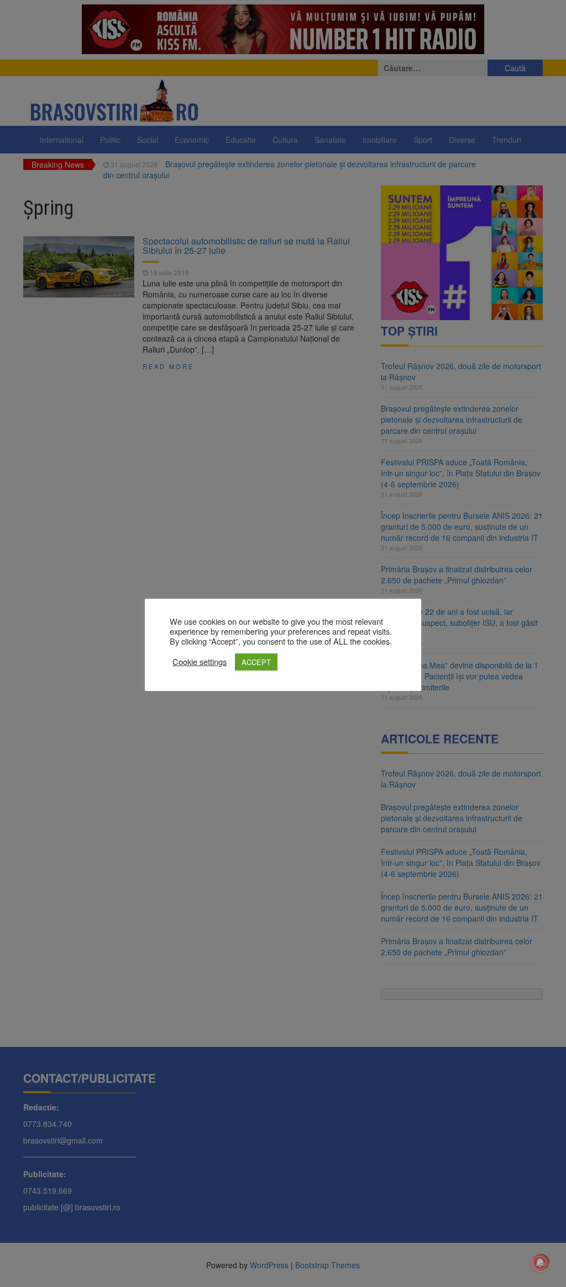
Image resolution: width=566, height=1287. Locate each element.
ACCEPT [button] (256, 662)
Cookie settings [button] (199, 662)
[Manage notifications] (540, 1263)
